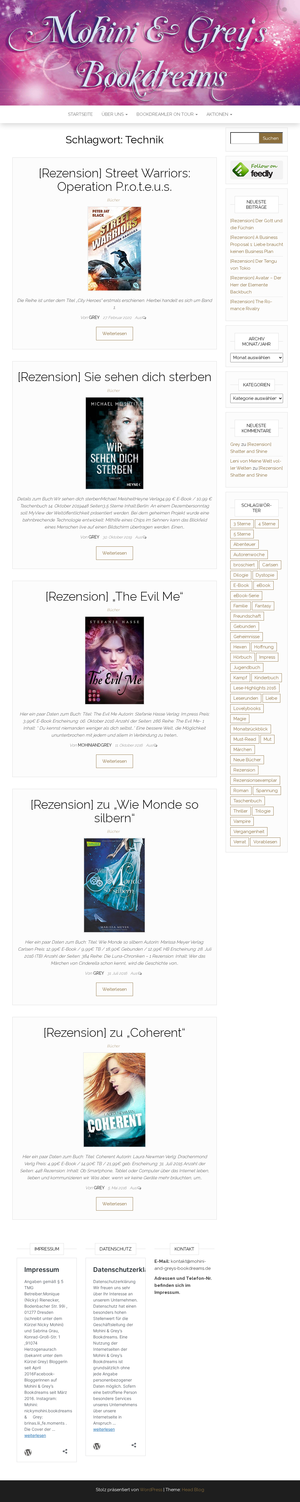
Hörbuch (242, 657)
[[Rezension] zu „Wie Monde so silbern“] (114, 885)
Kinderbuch (267, 677)
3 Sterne (241, 523)
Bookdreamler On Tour (166, 114)
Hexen (240, 647)
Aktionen (218, 114)
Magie (239, 718)
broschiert (244, 565)
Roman (240, 790)
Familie (240, 606)
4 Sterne (266, 523)
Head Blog (193, 1489)
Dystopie (265, 575)
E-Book (241, 585)
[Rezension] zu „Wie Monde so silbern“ (114, 811)
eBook (263, 585)
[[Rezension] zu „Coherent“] (114, 1099)
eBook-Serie (246, 595)
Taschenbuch (247, 800)
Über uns (113, 114)
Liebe (271, 698)
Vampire (241, 821)
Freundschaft (247, 616)
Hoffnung (264, 647)
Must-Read (244, 739)
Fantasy (263, 606)
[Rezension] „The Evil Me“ (114, 596)
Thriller (240, 811)
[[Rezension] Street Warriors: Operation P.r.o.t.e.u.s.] (115, 248)
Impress (267, 657)
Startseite (80, 114)
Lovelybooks (246, 708)
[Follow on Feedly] (256, 169)
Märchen (242, 749)
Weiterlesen (114, 333)
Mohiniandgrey (95, 745)
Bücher (113, 200)
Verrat (239, 842)
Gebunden (244, 626)
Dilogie (240, 575)
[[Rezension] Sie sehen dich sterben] (114, 442)
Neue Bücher (247, 759)
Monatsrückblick (250, 729)
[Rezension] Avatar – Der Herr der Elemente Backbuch (255, 285)
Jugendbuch (246, 667)
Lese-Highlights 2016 (254, 688)
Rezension (244, 770)
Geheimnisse (246, 636)
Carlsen (270, 565)
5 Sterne (241, 534)
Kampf (240, 677)
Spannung (267, 790)
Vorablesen (265, 842)
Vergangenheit (248, 831)
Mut (267, 739)
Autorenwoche (249, 554)
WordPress (151, 1489)
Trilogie (262, 811)
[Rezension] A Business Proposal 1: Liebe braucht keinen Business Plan (256, 244)
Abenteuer (244, 544)
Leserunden (245, 698)
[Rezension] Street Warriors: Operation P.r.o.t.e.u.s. (114, 180)
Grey (94, 317)
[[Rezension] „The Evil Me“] (114, 660)
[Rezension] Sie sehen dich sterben (115, 377)
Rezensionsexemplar (255, 780)
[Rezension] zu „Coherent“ (114, 1032)
